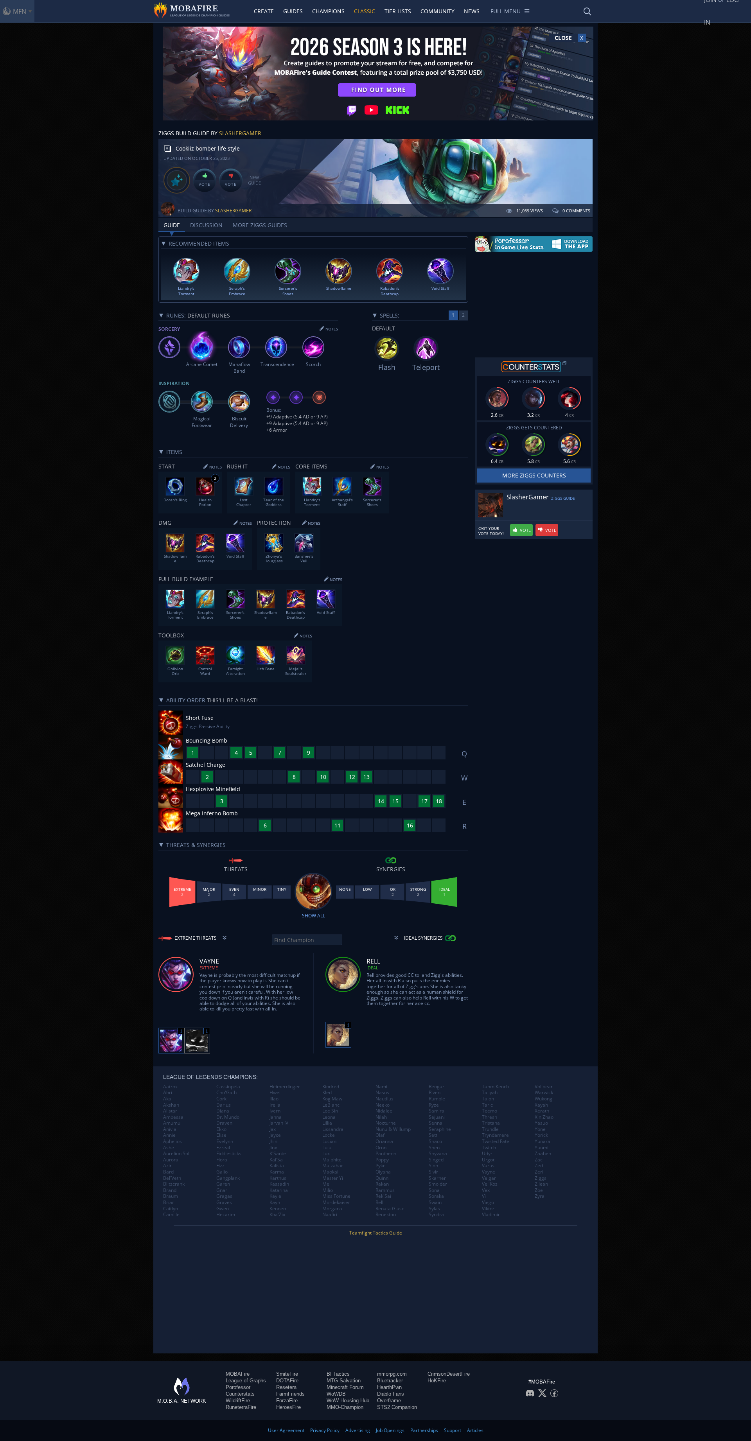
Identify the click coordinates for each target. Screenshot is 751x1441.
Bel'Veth (172, 1178)
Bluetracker (390, 1381)
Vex (486, 1190)
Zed (539, 1166)
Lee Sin (330, 1111)
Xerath (542, 1111)
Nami (381, 1087)
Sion (433, 1166)
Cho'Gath (226, 1092)
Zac (539, 1160)
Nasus (382, 1092)
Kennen (277, 1209)
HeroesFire (288, 1407)
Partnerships (424, 1430)
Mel (326, 1184)
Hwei (274, 1092)
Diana (222, 1111)
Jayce (275, 1135)
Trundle (490, 1129)
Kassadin (279, 1184)
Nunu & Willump (393, 1129)
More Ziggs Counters (534, 475)
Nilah (381, 1117)
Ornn (381, 1148)
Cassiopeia (228, 1087)
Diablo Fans (390, 1394)
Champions (328, 11)
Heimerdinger (284, 1087)
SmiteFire (287, 1374)
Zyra (539, 1196)
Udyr (487, 1153)
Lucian (329, 1141)
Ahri (167, 1092)
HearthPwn (389, 1387)
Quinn (382, 1178)
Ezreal (223, 1148)
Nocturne (386, 1123)
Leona (329, 1117)
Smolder (438, 1184)
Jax (272, 1129)
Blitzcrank (174, 1184)
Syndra (436, 1214)
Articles (475, 1430)
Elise (221, 1135)
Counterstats (240, 1394)
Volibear (544, 1087)
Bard (168, 1172)
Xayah (541, 1105)
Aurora (170, 1160)
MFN (19, 11)
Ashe (168, 1148)
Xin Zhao (544, 1117)
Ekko (221, 1129)
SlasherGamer (240, 133)
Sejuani (437, 1117)
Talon (488, 1099)
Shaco (435, 1141)
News (472, 11)
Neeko (383, 1105)
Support (452, 1430)
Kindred (330, 1087)
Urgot (488, 1160)
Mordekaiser (336, 1202)
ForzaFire (287, 1400)
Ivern (274, 1111)
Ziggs (540, 1178)
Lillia (327, 1123)
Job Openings (390, 1430)
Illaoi (274, 1099)
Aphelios (172, 1141)
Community (437, 11)
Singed (436, 1160)
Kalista (276, 1166)
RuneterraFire (241, 1407)
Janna (275, 1117)
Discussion (206, 225)
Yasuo (541, 1123)
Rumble (437, 1099)
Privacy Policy (325, 1430)
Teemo (489, 1111)
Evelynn (224, 1141)
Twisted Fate (495, 1141)
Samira (436, 1111)
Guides (293, 11)
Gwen (222, 1209)
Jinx (273, 1148)
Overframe (389, 1400)
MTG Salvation (344, 1381)
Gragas (224, 1196)
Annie (169, 1135)
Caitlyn (170, 1209)
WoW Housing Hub (348, 1400)
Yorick (541, 1135)
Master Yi (332, 1178)
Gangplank (228, 1178)
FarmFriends (290, 1394)
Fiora (221, 1160)
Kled (327, 1092)
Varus (488, 1166)
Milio (327, 1190)
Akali (168, 1099)
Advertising (357, 1430)
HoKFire (437, 1381)
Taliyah (490, 1092)
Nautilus (384, 1099)
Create (264, 11)
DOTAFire (287, 1381)
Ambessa (173, 1117)
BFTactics (338, 1374)
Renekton (386, 1214)
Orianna (384, 1141)
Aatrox (170, 1087)
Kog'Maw (332, 1099)
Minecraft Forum (345, 1387)
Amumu (171, 1123)
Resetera (286, 1387)
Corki (222, 1099)
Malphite (331, 1160)
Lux (326, 1153)
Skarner (437, 1178)
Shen (434, 1148)
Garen (223, 1184)
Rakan (382, 1184)
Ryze (434, 1105)
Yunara (542, 1141)
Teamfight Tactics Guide (375, 1232)
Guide (171, 225)
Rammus (385, 1190)
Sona (434, 1190)
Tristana (491, 1123)
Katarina (278, 1190)
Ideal (372, 967)
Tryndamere (495, 1135)
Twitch (489, 1148)
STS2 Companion (397, 1407)
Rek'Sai (383, 1196)
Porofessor (238, 1387)
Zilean (541, 1184)
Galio (222, 1172)
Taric (487, 1105)
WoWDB (336, 1394)
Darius (223, 1105)
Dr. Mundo (227, 1117)
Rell (379, 1202)
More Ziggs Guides (260, 225)
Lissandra (332, 1129)
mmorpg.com (392, 1374)
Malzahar (332, 1166)
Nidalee (384, 1111)
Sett (433, 1135)
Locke (328, 1135)
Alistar (170, 1111)
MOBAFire (238, 1374)
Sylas (434, 1209)
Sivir (433, 1172)
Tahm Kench (495, 1087)
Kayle (275, 1196)
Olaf (380, 1135)
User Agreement (286, 1430)
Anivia (169, 1129)
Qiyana (383, 1172)
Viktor (488, 1209)
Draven (224, 1123)
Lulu (326, 1148)
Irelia (274, 1105)
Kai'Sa (276, 1160)
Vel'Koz (490, 1184)
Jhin (273, 1141)
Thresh (489, 1117)
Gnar (221, 1190)
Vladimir (491, 1214)
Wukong (543, 1099)
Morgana (332, 1209)
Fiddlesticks (228, 1153)
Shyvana (438, 1153)
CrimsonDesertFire (449, 1374)
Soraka (436, 1196)
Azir (167, 1166)
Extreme (208, 967)
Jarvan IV (278, 1123)
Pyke (381, 1166)
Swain (435, 1202)
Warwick (544, 1092)
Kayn (274, 1202)
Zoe (539, 1190)
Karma (276, 1172)
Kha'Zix (277, 1214)
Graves (224, 1202)
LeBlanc (331, 1105)
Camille (171, 1214)
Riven (434, 1092)
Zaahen (543, 1153)
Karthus (277, 1178)
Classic (364, 11)
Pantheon (386, 1153)
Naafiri (329, 1214)
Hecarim (225, 1214)
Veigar (489, 1178)
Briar (168, 1202)
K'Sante (277, 1153)
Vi (484, 1196)
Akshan (171, 1105)
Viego (488, 1202)
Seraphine (440, 1129)
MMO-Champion (345, 1407)
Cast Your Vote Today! (491, 531)
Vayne (488, 1172)
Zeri (539, 1172)
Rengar (436, 1087)
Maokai (330, 1172)
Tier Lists (397, 11)
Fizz (220, 1166)
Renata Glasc (390, 1209)
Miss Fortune (336, 1196)
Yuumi (541, 1148)
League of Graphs (246, 1381)
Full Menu (505, 11)
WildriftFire (238, 1400)
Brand (169, 1190)
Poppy (382, 1160)
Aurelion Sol (176, 1153)
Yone (540, 1129)
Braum (170, 1196)
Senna (435, 1123)
